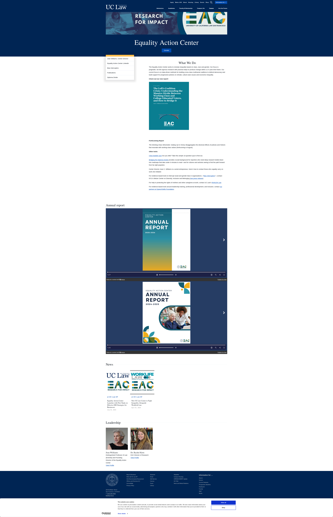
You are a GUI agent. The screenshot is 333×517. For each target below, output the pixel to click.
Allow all (223, 502)
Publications (111, 73)
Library (197, 2)
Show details (122, 513)
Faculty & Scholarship (185, 8)
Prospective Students (205, 484)
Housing (190, 2)
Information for (220, 2)
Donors (201, 480)
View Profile (110, 465)
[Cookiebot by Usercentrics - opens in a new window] (106, 513)
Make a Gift (178, 2)
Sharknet (152, 474)
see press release (196, 178)
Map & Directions (131, 474)
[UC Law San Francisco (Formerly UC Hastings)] (116, 7)
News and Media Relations (181, 483)
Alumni (201, 478)
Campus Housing (178, 476)
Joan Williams (112, 452)
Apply (172, 2)
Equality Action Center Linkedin (118, 63)
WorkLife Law (216, 182)
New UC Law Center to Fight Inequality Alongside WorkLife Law (141, 403)
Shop (207, 2)
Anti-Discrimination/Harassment (135, 479)
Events (202, 2)
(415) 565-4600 (111, 493)
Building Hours (110, 495)
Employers (202, 486)
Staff (200, 491)
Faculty (201, 489)
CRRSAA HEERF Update (180, 479)
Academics (171, 8)
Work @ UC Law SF (132, 476)
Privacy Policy (130, 485)
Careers (211, 8)
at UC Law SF (112, 397)
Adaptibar (176, 474)
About (185, 2)
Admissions (160, 8)
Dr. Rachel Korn (137, 452)
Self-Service (153, 479)
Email (151, 476)
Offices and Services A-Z (133, 481)
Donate (166, 50)
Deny (223, 507)
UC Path (176, 481)
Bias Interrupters (113, 68)
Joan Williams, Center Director (117, 59)
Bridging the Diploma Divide (158, 160)
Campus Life (201, 8)
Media (200, 493)
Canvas (152, 481)
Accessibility (130, 483)
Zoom (151, 483)
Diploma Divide (112, 77)
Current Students (203, 482)
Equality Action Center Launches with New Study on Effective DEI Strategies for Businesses (117, 404)
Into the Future (222, 8)
